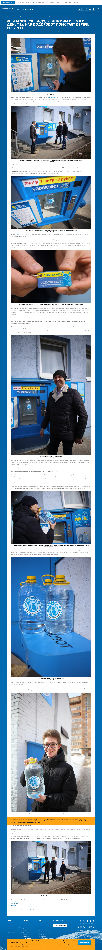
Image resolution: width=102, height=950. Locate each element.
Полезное (41, 920)
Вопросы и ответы (41, 928)
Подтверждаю (84, 942)
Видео (39, 924)
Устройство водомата (42, 930)
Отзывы (53, 31)
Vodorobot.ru (85, 820)
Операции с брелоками (25, 2)
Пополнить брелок (54, 2)
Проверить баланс (40, 2)
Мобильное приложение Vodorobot (87, 923)
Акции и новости (47, 31)
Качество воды (41, 934)
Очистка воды (41, 932)
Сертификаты (58, 31)
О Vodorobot (40, 31)
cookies (21, 941)
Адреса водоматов (8, 2)
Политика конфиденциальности (44, 938)
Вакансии (93, 31)
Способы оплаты (41, 926)
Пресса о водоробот (86, 31)
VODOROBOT (52, 97)
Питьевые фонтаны (42, 936)
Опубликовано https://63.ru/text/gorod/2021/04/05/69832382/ (27, 909)
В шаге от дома (78, 31)
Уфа (18, 9)
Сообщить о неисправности (71, 2)
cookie (30, 942)
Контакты (71, 31)
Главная (10, 16)
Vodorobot (19, 234)
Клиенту (10, 920)
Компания (16, 16)
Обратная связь (65, 31)
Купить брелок (10, 928)
